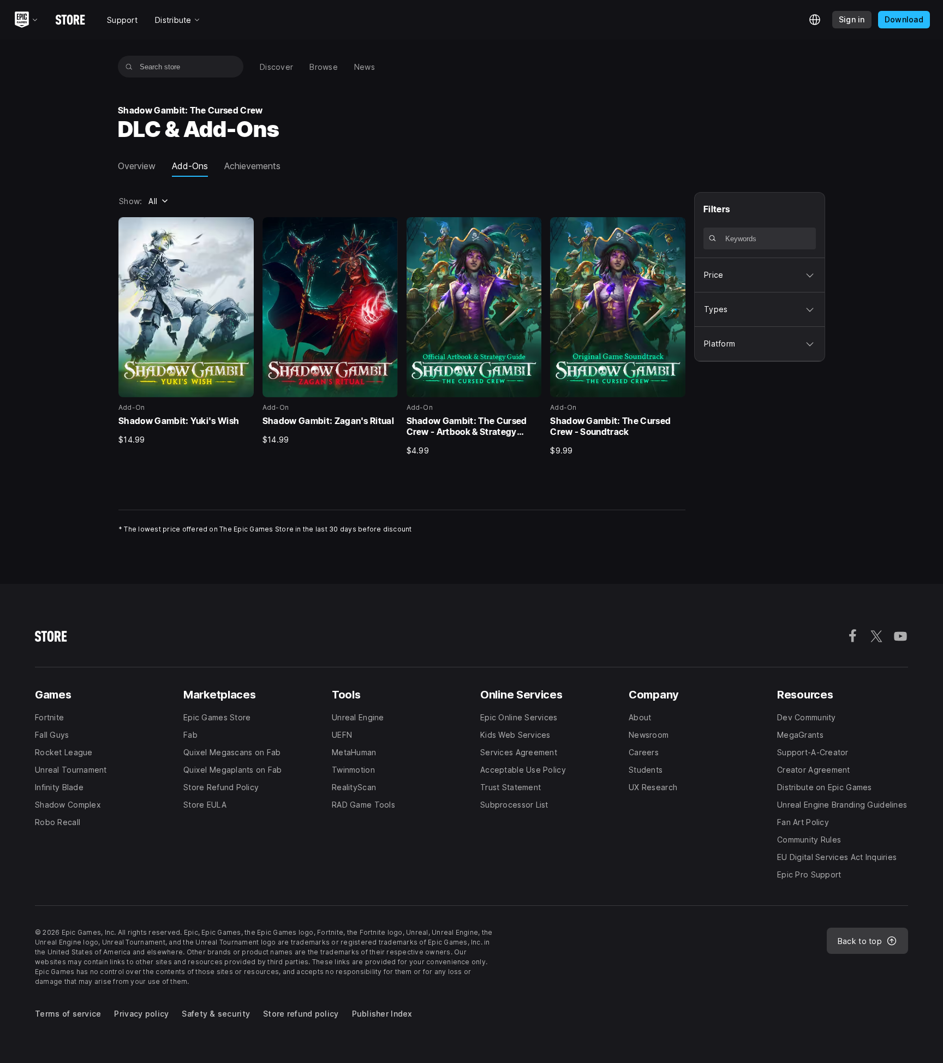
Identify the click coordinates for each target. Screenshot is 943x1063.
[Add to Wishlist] (242, 229)
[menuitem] (276, 67)
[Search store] (129, 66)
